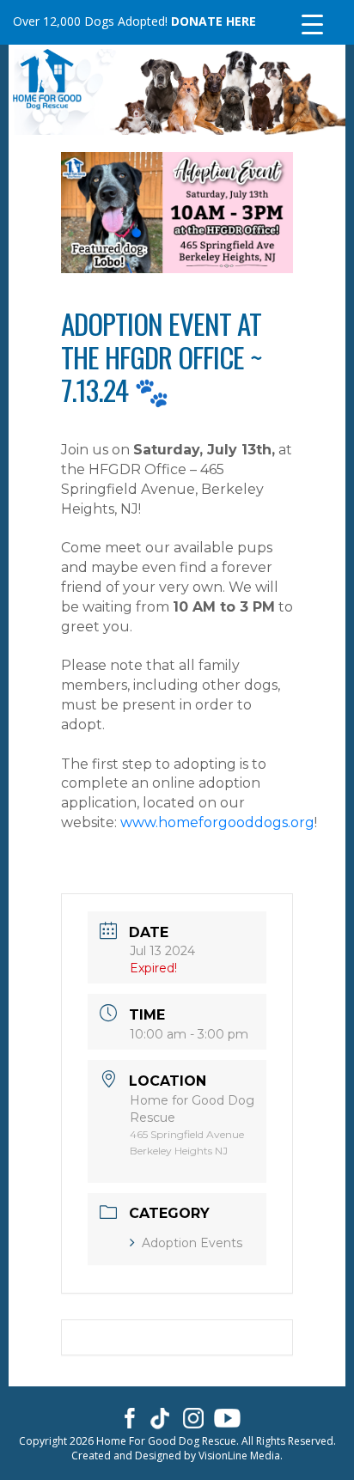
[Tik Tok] (160, 1417)
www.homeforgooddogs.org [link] (217, 822)
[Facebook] (127, 1417)
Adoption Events (192, 1243)
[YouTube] (227, 1417)
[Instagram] (194, 1417)
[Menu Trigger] (312, 23)
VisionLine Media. (240, 1455)
